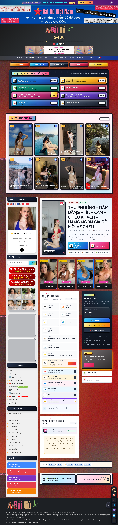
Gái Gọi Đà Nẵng (14, 430)
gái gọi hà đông (78, 464)
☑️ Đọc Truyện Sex (15, 393)
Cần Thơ (71, 58)
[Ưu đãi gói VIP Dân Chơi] (22, 270)
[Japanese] (15, 204)
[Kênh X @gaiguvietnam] (114, 520)
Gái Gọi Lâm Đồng (15, 452)
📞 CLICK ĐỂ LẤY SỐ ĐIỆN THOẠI (97, 325)
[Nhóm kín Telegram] (114, 515)
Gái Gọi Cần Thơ (14, 449)
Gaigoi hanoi (87, 464)
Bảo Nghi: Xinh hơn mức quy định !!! (46, 185)
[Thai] (25, 204)
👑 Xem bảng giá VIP (74, 252)
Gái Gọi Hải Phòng (15, 423)
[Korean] (20, 204)
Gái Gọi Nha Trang (15, 433)
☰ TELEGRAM (39, 64)
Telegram (80, 58)
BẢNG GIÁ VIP (72, 363)
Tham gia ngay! (85, 2)
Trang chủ (20, 58)
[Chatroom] (114, 494)
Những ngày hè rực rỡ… (94, 153)
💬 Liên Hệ (12, 403)
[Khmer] (18, 204)
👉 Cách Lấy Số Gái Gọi (16, 380)
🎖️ (99, 58)
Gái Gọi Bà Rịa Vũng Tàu (17, 446)
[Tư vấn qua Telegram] (114, 505)
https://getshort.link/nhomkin (27, 522)
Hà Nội (55, 58)
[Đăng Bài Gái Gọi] (22, 283)
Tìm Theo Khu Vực (15, 413)
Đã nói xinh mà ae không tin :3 (45, 153)
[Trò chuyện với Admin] (114, 500)
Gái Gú (59, 37)
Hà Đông (51, 464)
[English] (13, 204)
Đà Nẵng (63, 58)
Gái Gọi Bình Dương (15, 439)
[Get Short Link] (54, 44)
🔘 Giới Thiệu (13, 400)
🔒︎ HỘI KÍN (19, 64)
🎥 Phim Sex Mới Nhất (16, 390)
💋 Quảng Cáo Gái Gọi (16, 383)
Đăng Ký (11, 370)
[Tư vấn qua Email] (114, 510)
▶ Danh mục (18, 387)
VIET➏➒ (92, 58)
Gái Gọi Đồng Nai (14, 443)
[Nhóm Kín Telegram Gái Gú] (22, 276)
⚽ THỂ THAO (98, 64)
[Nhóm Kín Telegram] (60, 44)
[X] (63, 44)
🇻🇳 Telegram (18, 396)
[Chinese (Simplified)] (8, 204)
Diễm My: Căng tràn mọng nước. (97, 187)
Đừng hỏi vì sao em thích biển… (71, 187)
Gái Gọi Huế (13, 426)
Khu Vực (39, 58)
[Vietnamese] (27, 204)
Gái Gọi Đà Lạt (13, 436)
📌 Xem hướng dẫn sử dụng (97, 330)
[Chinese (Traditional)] (11, 204)
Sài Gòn (47, 58)
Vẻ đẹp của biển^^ (16, 153)
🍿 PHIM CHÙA (59, 64)
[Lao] (23, 204)
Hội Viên (30, 58)
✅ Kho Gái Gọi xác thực (102, 252)
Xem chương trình (89, 365)
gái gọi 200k (70, 464)
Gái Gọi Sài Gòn (14, 417)
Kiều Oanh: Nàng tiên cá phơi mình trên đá (19, 185)
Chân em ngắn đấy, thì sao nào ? (71, 152)
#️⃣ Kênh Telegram (15, 377)
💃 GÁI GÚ (78, 64)
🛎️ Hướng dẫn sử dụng (87, 252)
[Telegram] (57, 44)
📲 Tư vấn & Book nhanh (97, 320)
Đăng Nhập (12, 374)
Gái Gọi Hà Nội (13, 420)
